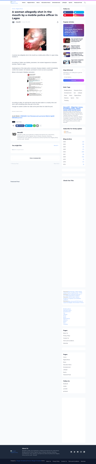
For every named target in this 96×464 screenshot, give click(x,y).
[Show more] (40, 125)
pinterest (65, 391)
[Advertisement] (35, 172)
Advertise (65, 343)
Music (65, 95)
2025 (73, 144)
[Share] (57, 22)
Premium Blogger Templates (34, 460)
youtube (65, 388)
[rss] (84, 452)
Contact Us (66, 338)
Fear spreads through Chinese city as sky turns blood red (77, 40)
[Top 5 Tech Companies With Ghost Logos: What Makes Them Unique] (66, 61)
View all (55, 145)
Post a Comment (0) (35, 158)
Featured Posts (67, 374)
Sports (70, 2)
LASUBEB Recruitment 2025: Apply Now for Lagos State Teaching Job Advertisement (77, 54)
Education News (46, 2)
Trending (66, 100)
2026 (73, 141)
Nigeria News (31, 2)
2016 (73, 164)
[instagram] (79, 15)
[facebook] (68, 12)
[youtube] (68, 15)
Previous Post (15, 163)
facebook (65, 383)
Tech (77, 98)
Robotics (66, 98)
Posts (66, 131)
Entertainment (56, 2)
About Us (65, 333)
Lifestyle (64, 2)
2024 (73, 146)
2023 (73, 149)
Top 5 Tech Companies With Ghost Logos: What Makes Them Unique (77, 61)
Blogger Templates (21, 460)
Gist (75, 93)
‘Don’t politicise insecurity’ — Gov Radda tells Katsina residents (72, 295)
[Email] (37, 125)
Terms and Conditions (68, 340)
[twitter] (79, 12)
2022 (73, 151)
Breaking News (68, 90)
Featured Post (78, 2)
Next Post (56, 163)
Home (23, 2)
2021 (73, 154)
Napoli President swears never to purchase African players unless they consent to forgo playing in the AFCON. (77, 47)
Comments (68, 132)
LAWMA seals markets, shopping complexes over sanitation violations (72, 298)
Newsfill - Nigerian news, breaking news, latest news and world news (73, 108)
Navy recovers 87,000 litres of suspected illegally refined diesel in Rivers (73, 302)
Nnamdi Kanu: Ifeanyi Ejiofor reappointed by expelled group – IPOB (72, 292)
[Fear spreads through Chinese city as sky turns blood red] (66, 40)
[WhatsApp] (34, 125)
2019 (73, 159)
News (38, 2)
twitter (65, 386)
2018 (73, 161)
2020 (73, 156)
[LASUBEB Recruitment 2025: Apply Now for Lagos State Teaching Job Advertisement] (66, 54)
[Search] (84, 2)
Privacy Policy (66, 335)
